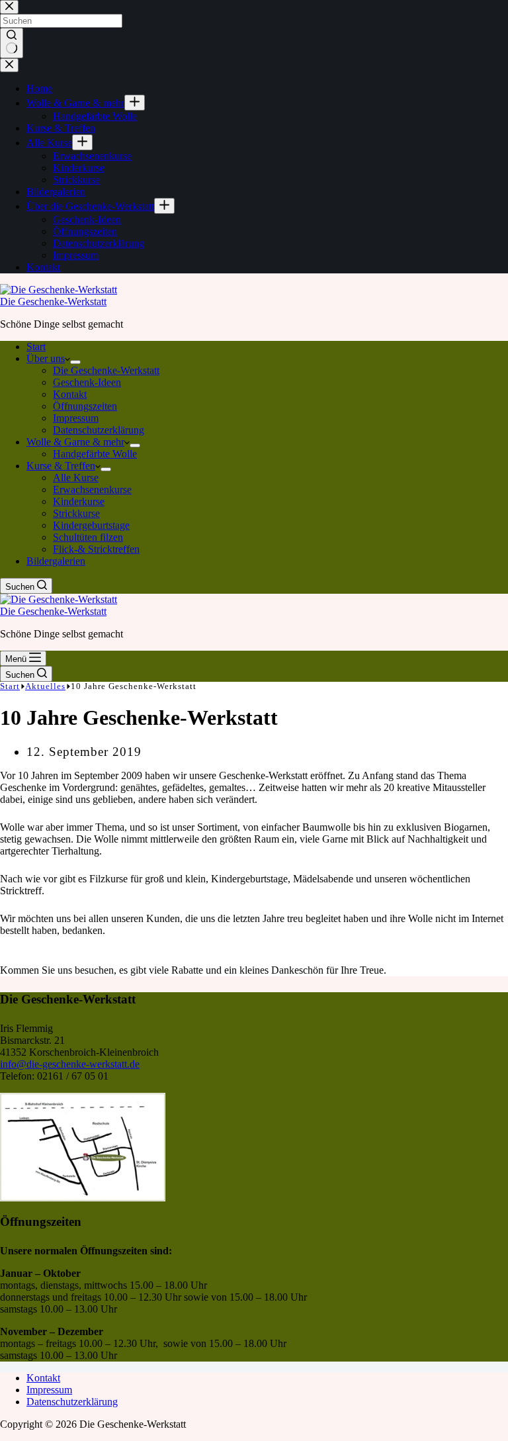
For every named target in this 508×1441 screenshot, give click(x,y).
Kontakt (70, 394)
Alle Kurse (76, 477)
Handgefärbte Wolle (95, 453)
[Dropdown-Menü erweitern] (75, 362)
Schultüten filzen (88, 537)
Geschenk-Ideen (87, 382)
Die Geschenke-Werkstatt (53, 301)
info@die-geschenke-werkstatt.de (70, 1064)
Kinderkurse (79, 501)
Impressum (76, 418)
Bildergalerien (55, 561)
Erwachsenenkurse (92, 489)
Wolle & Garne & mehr (75, 441)
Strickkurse (76, 513)
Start (36, 346)
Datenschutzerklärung (98, 430)
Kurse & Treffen (60, 465)
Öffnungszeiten (85, 406)
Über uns (45, 358)
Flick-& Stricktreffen (96, 549)
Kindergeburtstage (91, 525)
